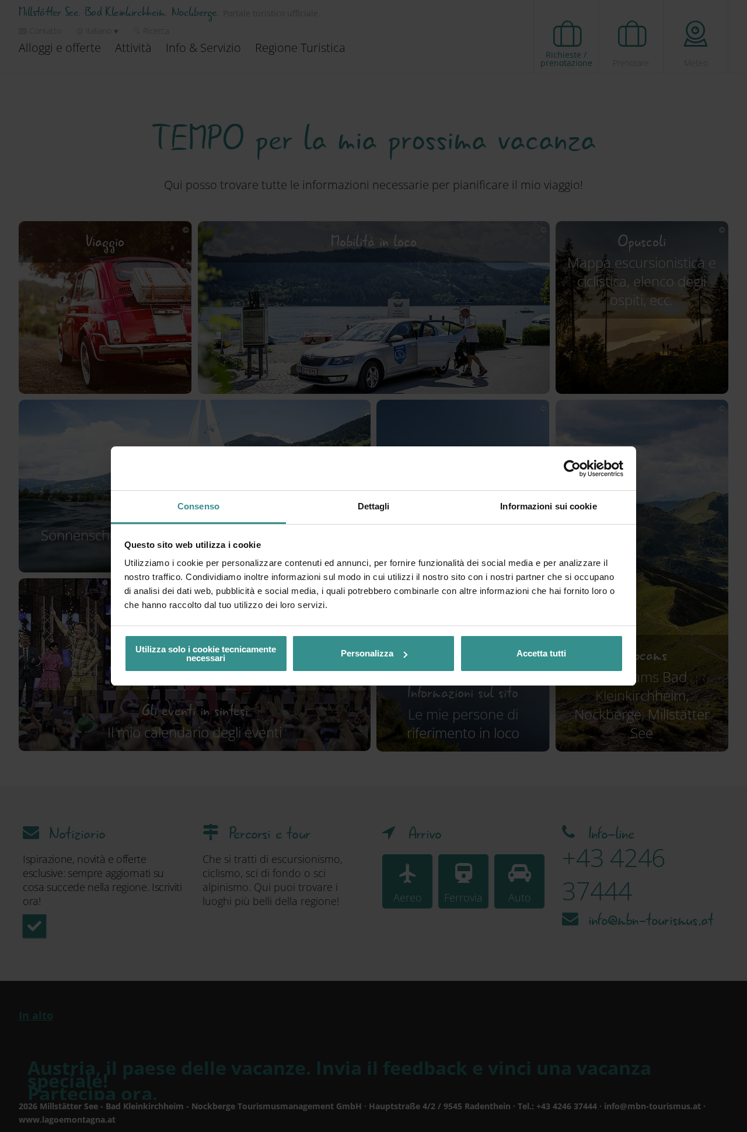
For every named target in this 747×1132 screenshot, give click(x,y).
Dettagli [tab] (374, 506)
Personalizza (367, 653)
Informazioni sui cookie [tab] (548, 506)
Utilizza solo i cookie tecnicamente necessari (205, 653)
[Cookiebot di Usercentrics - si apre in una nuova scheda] (572, 468)
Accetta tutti (541, 653)
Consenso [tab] (198, 506)
